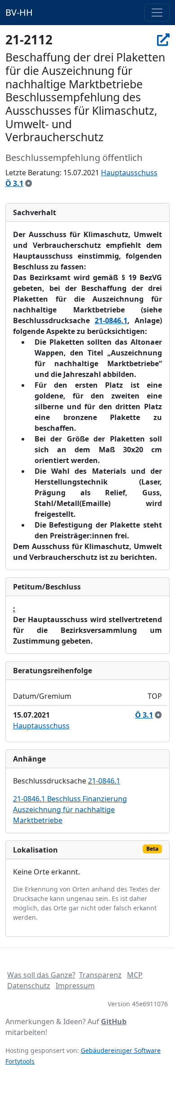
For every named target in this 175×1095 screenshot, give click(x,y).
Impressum (75, 986)
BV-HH (19, 12)
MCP (135, 975)
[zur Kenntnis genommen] (28, 183)
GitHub (114, 1021)
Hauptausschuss (129, 172)
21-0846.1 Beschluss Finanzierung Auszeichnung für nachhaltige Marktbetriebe (70, 809)
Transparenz (100, 975)
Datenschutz (28, 986)
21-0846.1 (111, 320)
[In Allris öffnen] (163, 39)
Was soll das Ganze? (41, 975)
